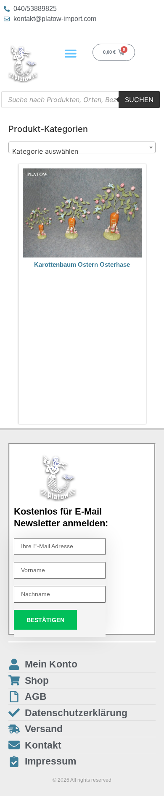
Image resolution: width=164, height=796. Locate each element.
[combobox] (82, 147)
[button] (70, 53)
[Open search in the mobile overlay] (80, 99)
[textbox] (82, 151)
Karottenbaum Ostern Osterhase (82, 264)
